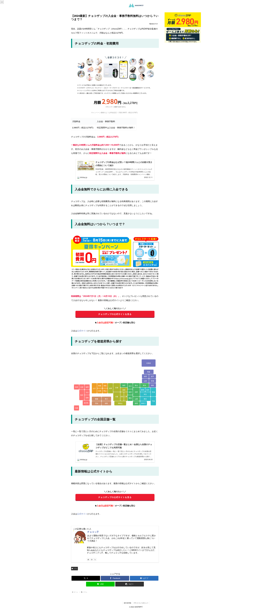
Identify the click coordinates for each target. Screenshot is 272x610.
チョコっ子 (93, 531)
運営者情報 (127, 603)
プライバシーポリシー (140, 603)
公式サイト (82, 330)
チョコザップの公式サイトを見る (115, 314)
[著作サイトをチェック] (88, 559)
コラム (75, 568)
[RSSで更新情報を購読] (95, 559)
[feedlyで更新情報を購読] (91, 559)
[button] (129, 584)
